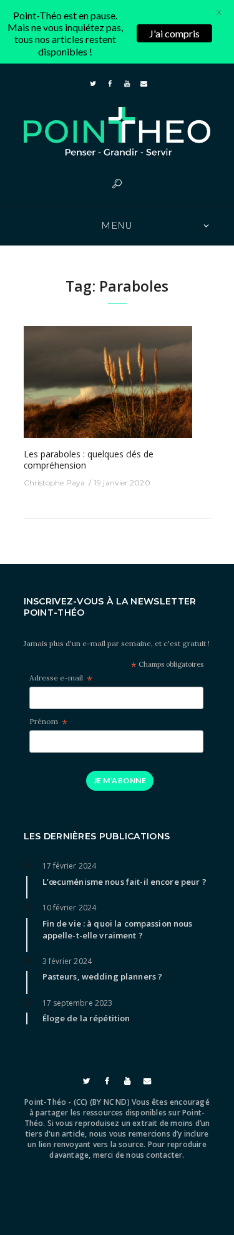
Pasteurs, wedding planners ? (102, 976)
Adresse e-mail (60, 678)
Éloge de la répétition (86, 1018)
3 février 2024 (67, 961)
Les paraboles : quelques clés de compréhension (89, 459)
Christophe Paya (54, 482)
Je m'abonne (120, 780)
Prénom (48, 722)
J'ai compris (174, 33)
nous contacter (154, 1155)
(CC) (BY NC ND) (102, 1102)
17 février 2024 (69, 866)
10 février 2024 (69, 907)
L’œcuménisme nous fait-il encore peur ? (124, 881)
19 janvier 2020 (122, 482)
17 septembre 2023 (77, 1003)
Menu (117, 225)
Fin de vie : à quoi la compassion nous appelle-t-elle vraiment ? (117, 929)
